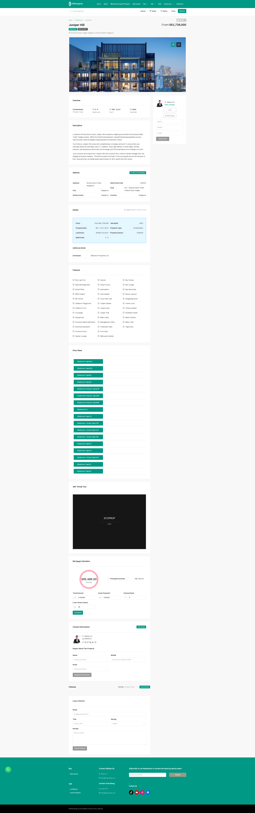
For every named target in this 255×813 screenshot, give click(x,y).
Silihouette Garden (107, 336)
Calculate (77, 612)
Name (75, 655)
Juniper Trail (104, 313)
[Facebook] (148, 792)
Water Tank (129, 322)
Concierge (79, 313)
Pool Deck (104, 331)
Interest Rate (129, 593)
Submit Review (79, 748)
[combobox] (131, 687)
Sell (152, 4)
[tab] (173, 44)
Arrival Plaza (79, 289)
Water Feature (130, 317)
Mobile (113, 655)
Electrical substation (82, 327)
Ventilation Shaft (131, 313)
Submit (177, 775)
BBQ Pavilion (80, 294)
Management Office (107, 322)
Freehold (73, 29)
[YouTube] (137, 792)
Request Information (82, 675)
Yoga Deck (129, 327)
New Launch (136, 4)
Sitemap (100, 809)
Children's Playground (83, 303)
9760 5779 (104, 789)
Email (75, 665)
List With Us (74, 789)
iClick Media (83, 809)
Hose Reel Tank (106, 299)
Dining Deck (79, 317)
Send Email (162, 139)
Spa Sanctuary (130, 289)
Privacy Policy (92, 809)
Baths (164, 11)
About (106, 4)
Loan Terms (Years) (80, 602)
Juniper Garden (105, 303)
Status (143, 11)
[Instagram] (142, 792)
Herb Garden (105, 294)
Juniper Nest (105, 308)
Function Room (81, 331)
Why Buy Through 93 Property (120, 4)
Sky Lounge (129, 285)
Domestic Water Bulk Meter (85, 322)
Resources (167, 4)
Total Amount (78, 593)
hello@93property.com (108, 778)
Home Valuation (75, 793)
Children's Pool (80, 308)
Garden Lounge (81, 336)
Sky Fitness (129, 280)
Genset (103, 280)
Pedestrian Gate (106, 327)
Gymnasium (104, 289)
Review (75, 729)
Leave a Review (145, 687)
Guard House (105, 285)
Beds (154, 11)
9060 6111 (104, 774)
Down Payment (104, 593)
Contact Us (179, 4)
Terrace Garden (131, 308)
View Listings (141, 627)
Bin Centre (79, 299)
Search (182, 11)
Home (99, 4)
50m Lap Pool (80, 280)
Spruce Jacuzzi (131, 294)
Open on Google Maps (138, 172)
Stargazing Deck (131, 299)
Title (74, 719)
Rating (113, 719)
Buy (144, 4)
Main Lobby (104, 317)
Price (173, 11)
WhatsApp (170, 116)
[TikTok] (131, 792)
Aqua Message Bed (82, 285)
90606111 (88, 638)
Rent (159, 4)
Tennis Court (130, 303)
